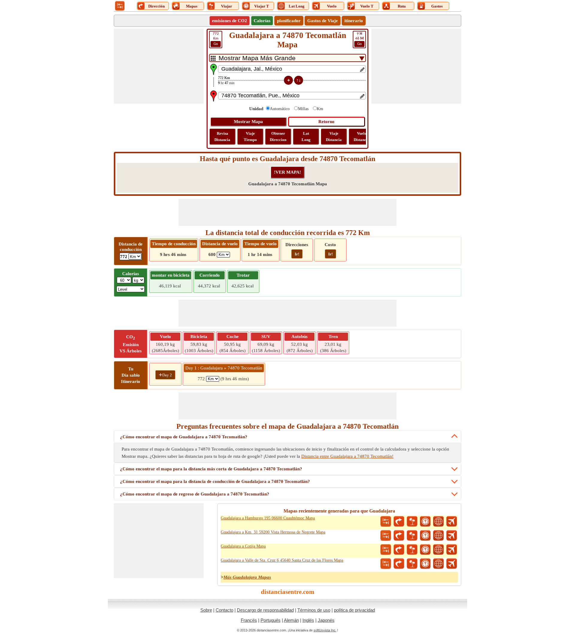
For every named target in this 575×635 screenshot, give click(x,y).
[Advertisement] (159, 66)
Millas (303, 109)
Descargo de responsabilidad (265, 610)
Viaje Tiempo (250, 136)
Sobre (206, 610)
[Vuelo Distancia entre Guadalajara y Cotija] (452, 550)
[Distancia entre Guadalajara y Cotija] (386, 550)
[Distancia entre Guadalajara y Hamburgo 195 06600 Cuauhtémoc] (386, 522)
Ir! (297, 254)
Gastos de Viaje (322, 20)
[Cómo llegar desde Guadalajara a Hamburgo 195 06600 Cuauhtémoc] (399, 522)
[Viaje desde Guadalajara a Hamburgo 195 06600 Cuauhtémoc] (412, 522)
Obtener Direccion (278, 136)
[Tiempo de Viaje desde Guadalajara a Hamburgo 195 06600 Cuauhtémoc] (425, 522)
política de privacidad (354, 610)
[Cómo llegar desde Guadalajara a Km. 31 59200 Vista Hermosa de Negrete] (399, 536)
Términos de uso (313, 610)
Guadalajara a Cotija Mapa (243, 546)
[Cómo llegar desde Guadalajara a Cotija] (399, 550)
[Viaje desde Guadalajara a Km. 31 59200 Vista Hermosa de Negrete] (412, 536)
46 (359, 39)
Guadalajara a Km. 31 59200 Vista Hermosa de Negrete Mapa (273, 532)
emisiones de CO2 (229, 20)
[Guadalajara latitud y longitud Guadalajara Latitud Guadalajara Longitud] (438, 522)
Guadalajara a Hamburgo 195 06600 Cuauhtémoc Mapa (268, 518)
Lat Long (306, 136)
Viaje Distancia (334, 136)
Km (216, 39)
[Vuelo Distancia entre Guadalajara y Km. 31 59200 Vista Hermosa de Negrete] (452, 536)
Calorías (262, 20)
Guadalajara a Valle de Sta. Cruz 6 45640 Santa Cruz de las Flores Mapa (282, 560)
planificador (289, 20)
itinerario (353, 20)
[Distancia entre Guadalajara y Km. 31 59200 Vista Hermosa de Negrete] (386, 536)
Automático (280, 109)
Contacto (224, 610)
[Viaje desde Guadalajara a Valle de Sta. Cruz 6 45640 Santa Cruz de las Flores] (412, 564)
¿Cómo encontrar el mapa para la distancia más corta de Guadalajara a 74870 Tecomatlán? (211, 468)
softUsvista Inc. (325, 630)
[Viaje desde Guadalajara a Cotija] (412, 550)
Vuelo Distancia (362, 136)
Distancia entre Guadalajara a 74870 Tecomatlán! (347, 456)
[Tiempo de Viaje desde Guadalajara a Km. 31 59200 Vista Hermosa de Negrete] (425, 536)
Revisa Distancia (222, 136)
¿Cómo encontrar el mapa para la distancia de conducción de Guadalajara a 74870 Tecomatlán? (215, 481)
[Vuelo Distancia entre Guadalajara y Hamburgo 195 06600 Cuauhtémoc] (452, 522)
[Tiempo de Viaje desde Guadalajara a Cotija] (425, 550)
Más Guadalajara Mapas (247, 577)
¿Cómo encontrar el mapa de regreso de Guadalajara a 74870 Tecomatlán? (194, 494)
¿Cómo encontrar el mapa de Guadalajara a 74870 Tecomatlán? (183, 436)
